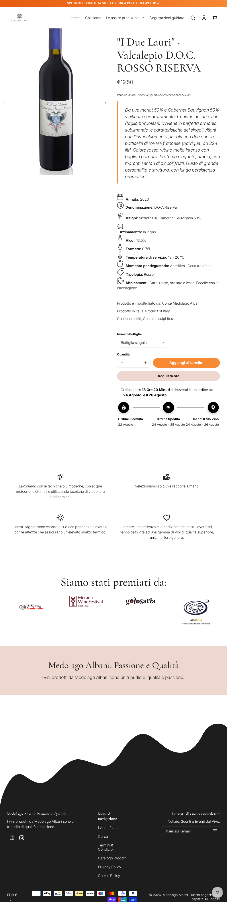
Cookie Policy (109, 875)
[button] (193, 18)
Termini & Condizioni (106, 847)
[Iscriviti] (215, 831)
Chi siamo (93, 18)
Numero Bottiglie (129, 334)
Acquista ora (168, 376)
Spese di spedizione (150, 95)
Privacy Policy (109, 867)
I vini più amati (109, 827)
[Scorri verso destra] (105, 103)
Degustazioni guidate (167, 18)
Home (75, 18)
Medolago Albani (175, 895)
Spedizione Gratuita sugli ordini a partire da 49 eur (112, 3)
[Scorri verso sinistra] (5, 103)
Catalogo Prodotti (112, 858)
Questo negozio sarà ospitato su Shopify (205, 897)
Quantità (123, 354)
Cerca (103, 836)
